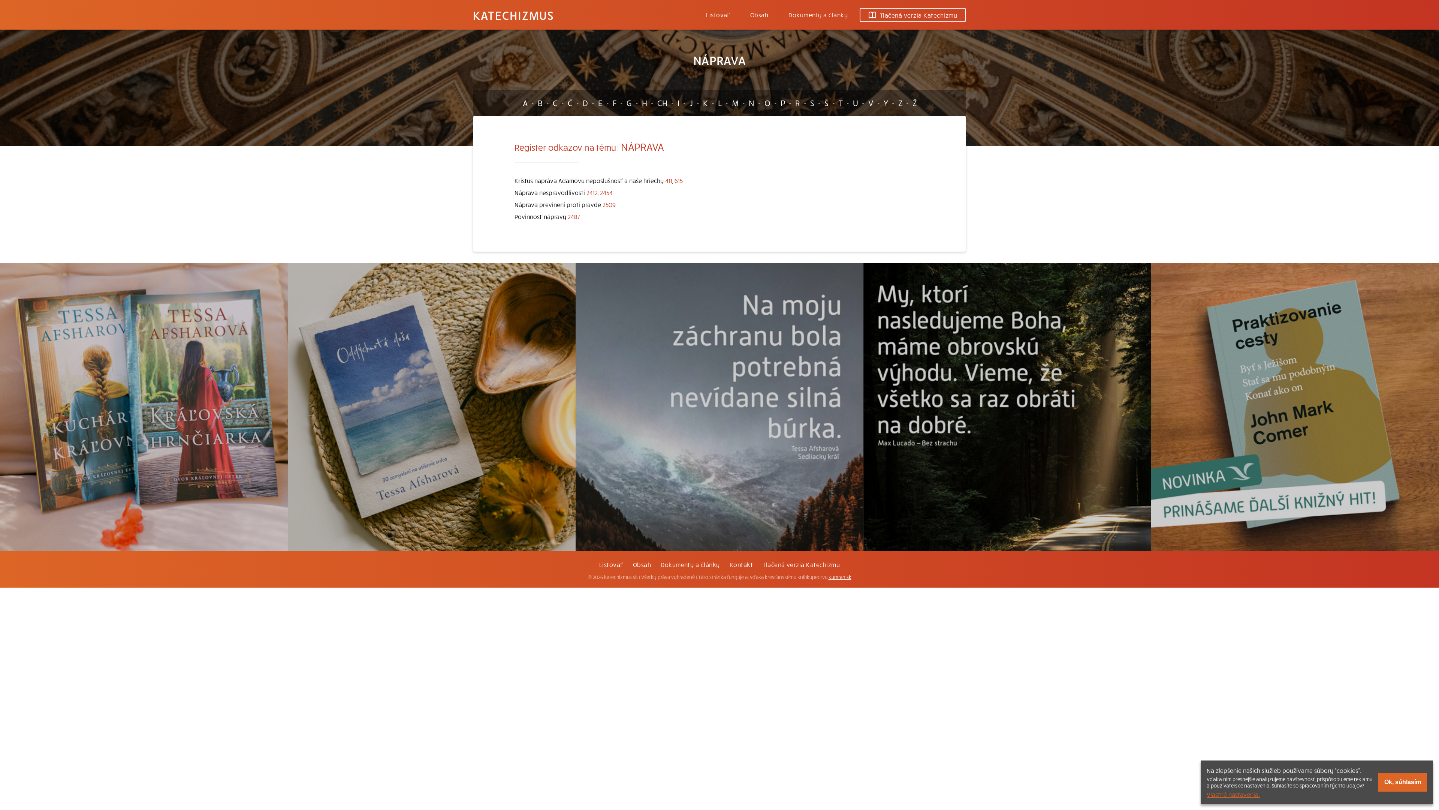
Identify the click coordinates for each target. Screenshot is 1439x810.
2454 (606, 192)
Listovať (718, 14)
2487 (574, 216)
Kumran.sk (840, 577)
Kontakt (741, 564)
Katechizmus (513, 15)
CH (662, 103)
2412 (592, 192)
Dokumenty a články (818, 14)
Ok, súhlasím (1402, 782)
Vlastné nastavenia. (1233, 794)
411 (668, 180)
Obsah (759, 14)
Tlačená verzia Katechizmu (918, 15)
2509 (609, 204)
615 (679, 180)
